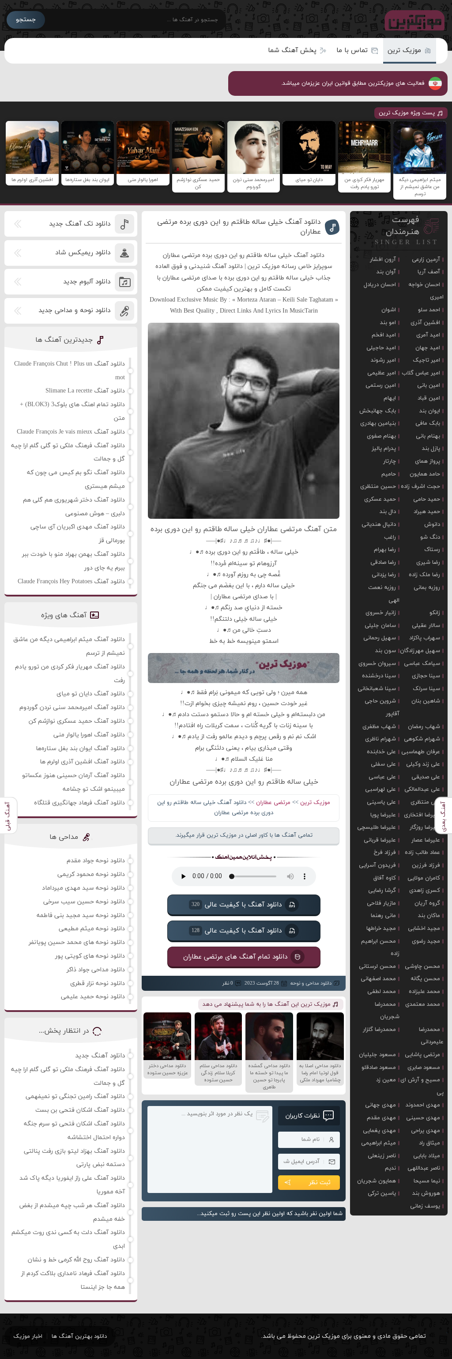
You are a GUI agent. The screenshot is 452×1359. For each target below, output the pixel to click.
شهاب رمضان (424, 727)
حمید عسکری (380, 499)
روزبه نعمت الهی (383, 594)
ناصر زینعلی (382, 1156)
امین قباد (429, 398)
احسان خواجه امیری (425, 291)
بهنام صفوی (381, 436)
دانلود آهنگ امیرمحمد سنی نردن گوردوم (72, 707)
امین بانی (428, 385)
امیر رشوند (383, 360)
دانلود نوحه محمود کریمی (91, 874)
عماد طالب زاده (422, 853)
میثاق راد (429, 1143)
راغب (390, 537)
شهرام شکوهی (422, 739)
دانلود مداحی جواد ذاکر (96, 970)
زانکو (434, 613)
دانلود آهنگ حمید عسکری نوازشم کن (77, 721)
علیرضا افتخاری (422, 815)
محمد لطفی (381, 992)
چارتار (389, 461)
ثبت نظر (320, 1182)
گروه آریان (427, 903)
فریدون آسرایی (377, 865)
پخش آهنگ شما (292, 50)
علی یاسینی (381, 802)
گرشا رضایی (382, 891)
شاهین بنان (425, 701)
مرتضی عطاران (273, 803)
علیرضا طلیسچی (376, 827)
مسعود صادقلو (379, 1068)
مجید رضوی (426, 941)
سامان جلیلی (380, 626)
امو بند (388, 323)
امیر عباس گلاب (421, 373)
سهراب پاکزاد (424, 638)
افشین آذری (425, 323)
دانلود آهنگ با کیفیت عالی (236, 905)
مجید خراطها (381, 928)
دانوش (432, 524)
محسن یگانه (425, 979)
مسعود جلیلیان (377, 1055)
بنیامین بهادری (378, 423)
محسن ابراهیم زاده (380, 947)
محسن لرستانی (377, 966)
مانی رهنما (383, 916)
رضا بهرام (385, 550)
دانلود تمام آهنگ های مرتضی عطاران (235, 957)
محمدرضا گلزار (379, 1030)
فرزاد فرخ (385, 853)
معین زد (386, 1080)
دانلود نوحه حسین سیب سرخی (84, 902)
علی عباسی (382, 777)
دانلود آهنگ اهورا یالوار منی (89, 735)
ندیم (390, 1168)
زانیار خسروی (380, 613)
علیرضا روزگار (425, 827)
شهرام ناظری (380, 739)
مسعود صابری (423, 1068)
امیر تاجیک (426, 360)
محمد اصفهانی (378, 979)
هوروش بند (426, 1193)
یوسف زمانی (425, 1206)
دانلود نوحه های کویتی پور (90, 956)
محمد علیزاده (424, 992)
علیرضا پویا (383, 815)
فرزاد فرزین (426, 865)
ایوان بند (429, 411)
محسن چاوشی (422, 966)
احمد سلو (429, 310)
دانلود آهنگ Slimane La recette (85, 391)
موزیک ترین (404, 50)
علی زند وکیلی (423, 764)
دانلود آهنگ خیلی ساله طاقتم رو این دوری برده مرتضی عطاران (239, 227)
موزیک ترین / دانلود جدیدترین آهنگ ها (413, 19)
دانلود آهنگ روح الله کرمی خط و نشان (76, 1260)
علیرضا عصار (425, 840)
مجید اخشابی (424, 928)
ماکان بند (429, 916)
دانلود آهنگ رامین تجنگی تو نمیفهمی (75, 1096)
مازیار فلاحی (381, 903)
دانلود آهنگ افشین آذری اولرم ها (82, 762)
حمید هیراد (427, 512)
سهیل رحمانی (379, 638)
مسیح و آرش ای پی (421, 1086)
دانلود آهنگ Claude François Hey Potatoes (71, 582)
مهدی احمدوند (423, 1105)
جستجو (26, 19)
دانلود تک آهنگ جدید (79, 224)
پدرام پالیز (384, 449)
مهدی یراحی (425, 1131)
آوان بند (386, 272)
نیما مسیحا (427, 1181)
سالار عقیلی (426, 626)
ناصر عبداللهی (423, 1168)
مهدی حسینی (423, 1118)
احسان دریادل (380, 285)
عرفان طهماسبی (420, 752)
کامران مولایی (423, 878)
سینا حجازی (426, 676)
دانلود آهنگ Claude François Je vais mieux (71, 432)
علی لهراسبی (380, 789)
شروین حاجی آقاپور (382, 707)
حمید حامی (426, 499)
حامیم (388, 474)
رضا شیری (428, 562)
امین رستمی (380, 385)
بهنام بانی (428, 436)
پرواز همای (427, 461)
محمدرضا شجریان (387, 1010)
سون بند (385, 651)
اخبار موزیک (27, 1336)
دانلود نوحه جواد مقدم (96, 861)
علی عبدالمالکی (422, 789)
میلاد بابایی (426, 1156)
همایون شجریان (376, 1181)
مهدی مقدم (381, 1118)
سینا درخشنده (379, 676)
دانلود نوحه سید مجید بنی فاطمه (81, 915)
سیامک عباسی (422, 664)
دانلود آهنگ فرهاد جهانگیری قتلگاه (79, 803)
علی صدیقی (425, 777)
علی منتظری (425, 802)
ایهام (390, 398)
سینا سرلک (426, 689)
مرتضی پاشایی (422, 1055)
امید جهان (427, 348)
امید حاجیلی (381, 348)
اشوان (388, 310)
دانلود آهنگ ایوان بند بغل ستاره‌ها (80, 748)
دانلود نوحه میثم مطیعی (92, 929)
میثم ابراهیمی (378, 1143)
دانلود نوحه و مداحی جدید (74, 310)
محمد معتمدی (422, 1004)
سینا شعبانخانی (377, 689)
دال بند (388, 512)
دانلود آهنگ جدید (100, 1056)
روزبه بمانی (427, 588)
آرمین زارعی (426, 260)
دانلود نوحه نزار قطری (97, 983)
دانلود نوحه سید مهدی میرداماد (83, 888)
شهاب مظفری (379, 727)
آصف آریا (429, 272)
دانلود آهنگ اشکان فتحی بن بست (80, 1110)
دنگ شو (430, 537)
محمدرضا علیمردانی (431, 1036)
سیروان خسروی (377, 664)
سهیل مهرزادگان (420, 651)
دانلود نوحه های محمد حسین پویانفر (77, 942)
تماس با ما (352, 50)
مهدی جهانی (380, 1105)
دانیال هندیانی (379, 524)
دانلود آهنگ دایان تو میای (90, 694)
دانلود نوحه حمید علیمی (93, 997)
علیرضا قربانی (380, 840)
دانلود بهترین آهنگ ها (79, 1336)
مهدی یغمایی (379, 1131)
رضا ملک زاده (424, 575)
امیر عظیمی (381, 373)
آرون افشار (383, 260)
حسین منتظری (378, 487)
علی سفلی (383, 764)
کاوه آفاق (384, 878)
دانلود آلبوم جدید (86, 282)
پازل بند (431, 449)
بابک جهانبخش (377, 411)
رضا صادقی (383, 562)
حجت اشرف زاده (420, 487)
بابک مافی (427, 423)
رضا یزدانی (384, 575)
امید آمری (428, 335)
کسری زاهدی (424, 891)
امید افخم (384, 335)
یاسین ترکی (382, 1193)
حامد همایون (425, 474)
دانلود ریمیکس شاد (82, 252)
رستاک (432, 550)
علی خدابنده (381, 752)
